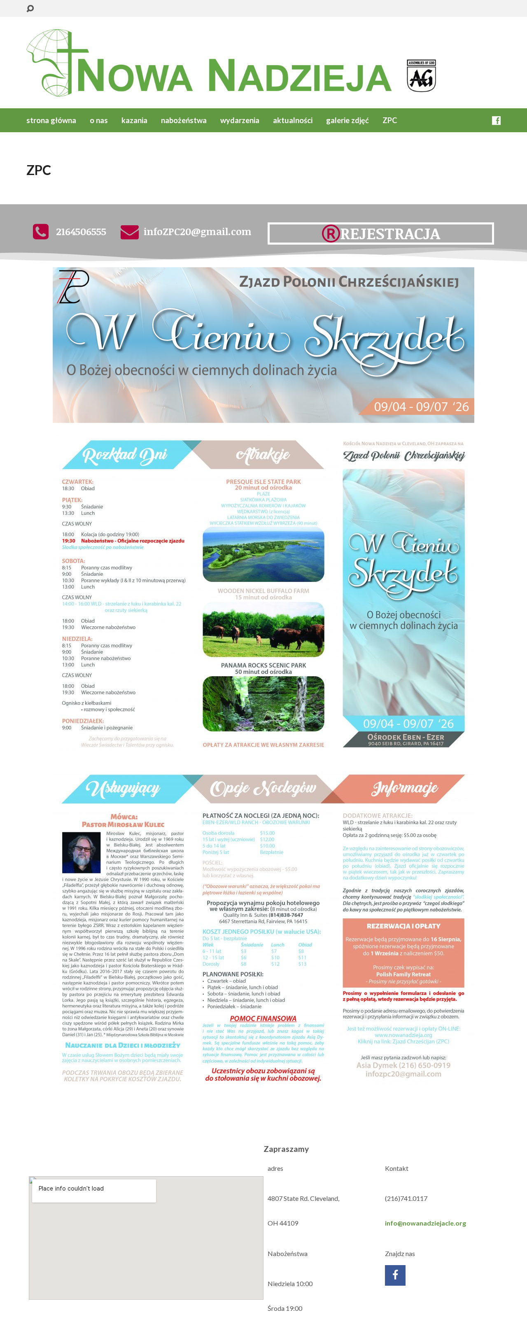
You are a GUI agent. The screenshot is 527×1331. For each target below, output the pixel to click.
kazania (134, 120)
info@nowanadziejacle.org (425, 1223)
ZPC (389, 120)
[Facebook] (496, 120)
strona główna (51, 120)
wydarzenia (239, 120)
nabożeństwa (184, 120)
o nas (99, 120)
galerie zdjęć (347, 120)
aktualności (292, 120)
